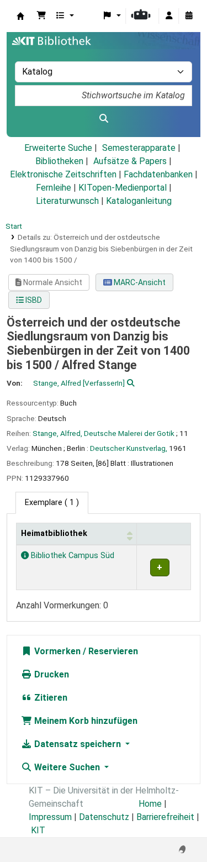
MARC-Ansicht (139, 282)
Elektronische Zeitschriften (63, 174)
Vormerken (56, 651)
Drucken (50, 674)
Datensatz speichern (77, 744)
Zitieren (49, 697)
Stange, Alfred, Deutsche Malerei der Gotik (103, 433)
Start (14, 226)
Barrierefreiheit (165, 817)
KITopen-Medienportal (122, 187)
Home (150, 803)
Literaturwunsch (67, 201)
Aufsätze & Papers (130, 161)
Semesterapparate (139, 148)
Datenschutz (104, 817)
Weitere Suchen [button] (67, 767)
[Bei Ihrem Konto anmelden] (169, 16)
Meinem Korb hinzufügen (84, 721)
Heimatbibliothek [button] (54, 533)
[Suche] (103, 119)
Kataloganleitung (139, 201)
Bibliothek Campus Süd (71, 555)
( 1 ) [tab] (52, 502)
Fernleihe (53, 187)
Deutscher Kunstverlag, (128, 448)
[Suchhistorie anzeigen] (188, 16)
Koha (20, 16)
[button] (41, 16)
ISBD (33, 300)
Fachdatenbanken (158, 174)
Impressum (50, 817)
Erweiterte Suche (58, 148)
